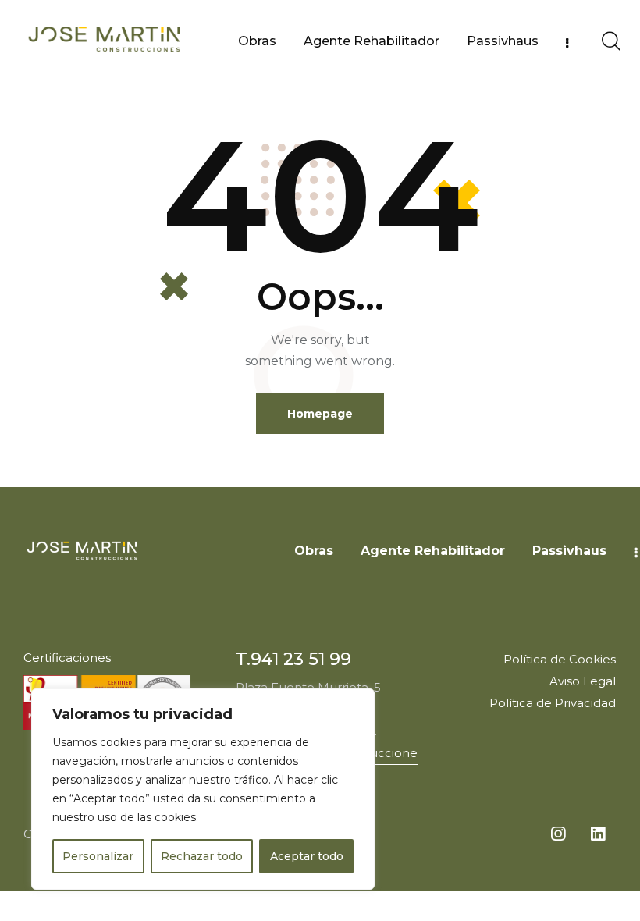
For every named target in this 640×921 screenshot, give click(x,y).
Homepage (320, 414)
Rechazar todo (202, 856)
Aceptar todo (306, 856)
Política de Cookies (559, 659)
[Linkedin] (598, 834)
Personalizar (97, 856)
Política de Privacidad (552, 702)
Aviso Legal (582, 681)
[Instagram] (558, 834)
